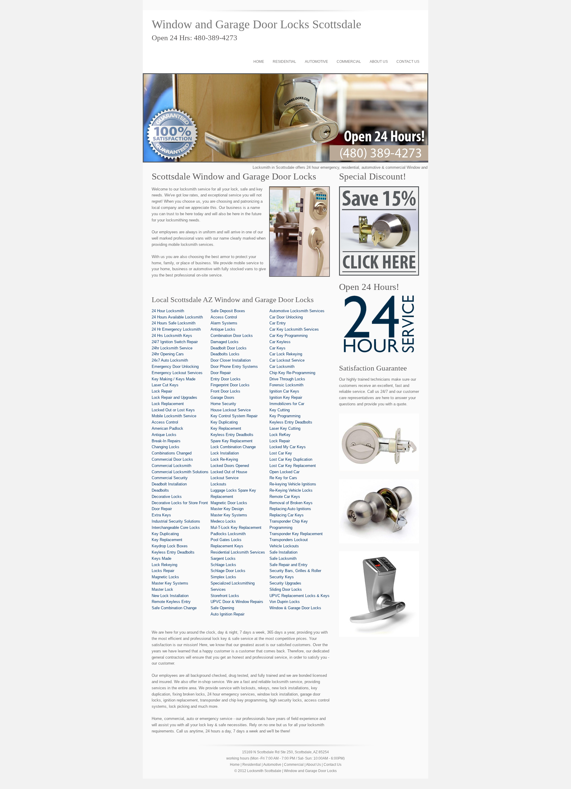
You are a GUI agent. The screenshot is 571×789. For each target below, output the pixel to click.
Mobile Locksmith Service (174, 416)
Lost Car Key (280, 453)
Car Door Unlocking (286, 317)
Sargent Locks (223, 558)
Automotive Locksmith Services (296, 311)
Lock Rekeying (164, 565)
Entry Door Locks (226, 379)
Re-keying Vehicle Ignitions (292, 484)
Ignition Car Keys (284, 391)
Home (258, 62)
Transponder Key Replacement (296, 534)
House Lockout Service (231, 410)
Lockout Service (225, 478)
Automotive (316, 62)
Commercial (349, 62)
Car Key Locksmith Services (294, 329)
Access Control (165, 422)
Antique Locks (164, 434)
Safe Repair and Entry (288, 565)
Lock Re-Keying (224, 459)
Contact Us (407, 62)
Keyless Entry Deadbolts (173, 552)
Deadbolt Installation (169, 484)
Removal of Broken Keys (291, 503)
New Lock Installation (170, 595)
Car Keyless (280, 342)
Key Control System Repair (234, 416)
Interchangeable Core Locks (176, 527)
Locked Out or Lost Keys (173, 410)
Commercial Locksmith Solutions (180, 472)
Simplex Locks (223, 577)
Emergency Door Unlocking (175, 366)
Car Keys (277, 348)
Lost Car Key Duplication (290, 459)
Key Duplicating (165, 534)
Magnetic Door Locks (229, 503)
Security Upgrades (285, 583)
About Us (379, 62)
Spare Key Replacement (231, 441)
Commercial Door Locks (172, 459)
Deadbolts (160, 490)
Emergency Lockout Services (177, 373)
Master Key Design (227, 509)
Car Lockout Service (287, 360)
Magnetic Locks (165, 577)
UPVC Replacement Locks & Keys (299, 595)
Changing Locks (165, 447)
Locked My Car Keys (287, 447)
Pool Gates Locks (226, 540)
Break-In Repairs (166, 441)
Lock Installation (225, 453)
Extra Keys (161, 515)
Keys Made (161, 558)
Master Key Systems (170, 583)
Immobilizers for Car (286, 403)
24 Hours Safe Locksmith (173, 323)
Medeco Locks (223, 521)
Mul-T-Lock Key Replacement (236, 527)
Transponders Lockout (288, 540)
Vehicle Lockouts (284, 546)
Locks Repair (163, 570)
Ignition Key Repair (285, 397)
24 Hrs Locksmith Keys (172, 335)
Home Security (223, 403)
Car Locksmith (281, 366)
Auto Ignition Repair (227, 614)
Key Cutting (279, 410)
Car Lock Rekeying (285, 354)
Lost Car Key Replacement (292, 465)
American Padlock (167, 428)
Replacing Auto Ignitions (290, 509)
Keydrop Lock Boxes (170, 546)
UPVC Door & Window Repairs (237, 601)
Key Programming (284, 416)
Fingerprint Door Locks (230, 385)
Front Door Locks (225, 391)
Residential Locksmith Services (238, 552)
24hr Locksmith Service (172, 348)
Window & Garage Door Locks (295, 608)
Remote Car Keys (284, 496)
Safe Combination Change (174, 608)
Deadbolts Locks (225, 354)
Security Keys (281, 577)
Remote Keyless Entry (171, 601)
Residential (284, 62)
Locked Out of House (229, 472)
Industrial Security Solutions (176, 521)
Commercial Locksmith (171, 465)
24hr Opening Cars (168, 354)
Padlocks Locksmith (228, 534)
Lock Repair (162, 391)
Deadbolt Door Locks (229, 348)
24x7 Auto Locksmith (170, 360)
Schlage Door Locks (228, 570)
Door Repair (162, 509)
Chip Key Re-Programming (292, 373)
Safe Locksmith (283, 558)
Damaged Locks (225, 342)
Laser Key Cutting (284, 428)
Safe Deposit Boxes (228, 311)
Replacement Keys (227, 546)
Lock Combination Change (233, 447)
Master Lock (162, 589)
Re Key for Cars (283, 478)
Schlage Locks (223, 565)
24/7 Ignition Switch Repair (175, 342)
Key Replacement (167, 540)
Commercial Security (170, 478)
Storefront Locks (225, 595)
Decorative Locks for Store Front (180, 503)
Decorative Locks (167, 496)
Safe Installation (283, 552)
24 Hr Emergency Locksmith (176, 329)
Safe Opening (222, 608)
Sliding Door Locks (285, 589)
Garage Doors (222, 397)
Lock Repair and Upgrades (174, 397)
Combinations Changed (172, 453)
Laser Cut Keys (165, 385)
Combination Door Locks (232, 335)
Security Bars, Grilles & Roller (295, 570)
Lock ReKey (280, 434)
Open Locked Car (284, 472)
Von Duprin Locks (284, 601)
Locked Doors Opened (230, 465)
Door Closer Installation (231, 360)
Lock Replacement (168, 403)
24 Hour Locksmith (168, 311)
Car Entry (277, 323)
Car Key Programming (288, 335)
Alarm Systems (224, 323)
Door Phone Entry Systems (234, 366)
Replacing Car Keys (286, 515)
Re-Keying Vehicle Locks (291, 490)
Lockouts (218, 484)
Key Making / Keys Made (173, 379)
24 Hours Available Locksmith (177, 317)
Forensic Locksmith (286, 385)
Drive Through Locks (287, 379)
